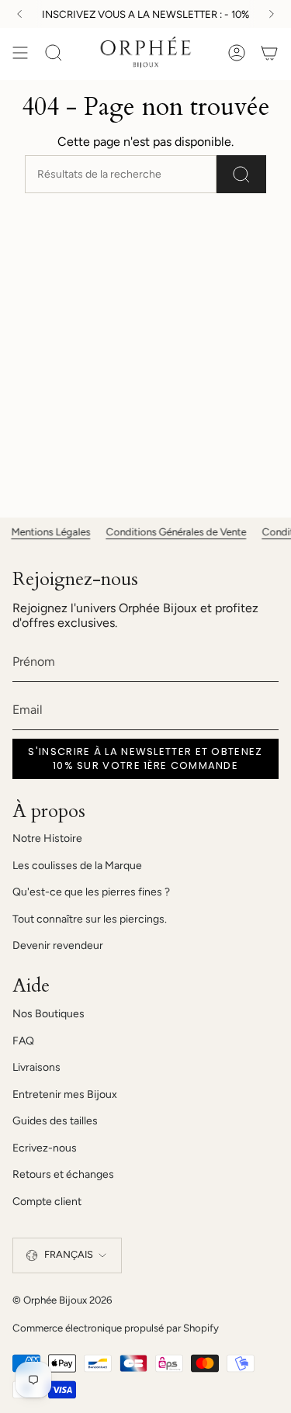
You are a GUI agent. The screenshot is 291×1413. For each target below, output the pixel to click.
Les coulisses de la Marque (77, 865)
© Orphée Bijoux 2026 (62, 1300)
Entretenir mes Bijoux (64, 1094)
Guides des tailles (55, 1120)
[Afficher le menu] (20, 52)
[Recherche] (241, 174)
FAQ (23, 1041)
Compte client (46, 1201)
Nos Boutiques (48, 1013)
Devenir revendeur (57, 945)
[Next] (272, 14)
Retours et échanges (63, 1174)
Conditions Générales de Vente (169, 531)
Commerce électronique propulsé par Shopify (115, 1327)
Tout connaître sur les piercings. (89, 919)
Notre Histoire (47, 838)
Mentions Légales (43, 531)
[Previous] (19, 14)
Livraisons (36, 1067)
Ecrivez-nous (44, 1148)
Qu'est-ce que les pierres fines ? (91, 892)
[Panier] (269, 52)
